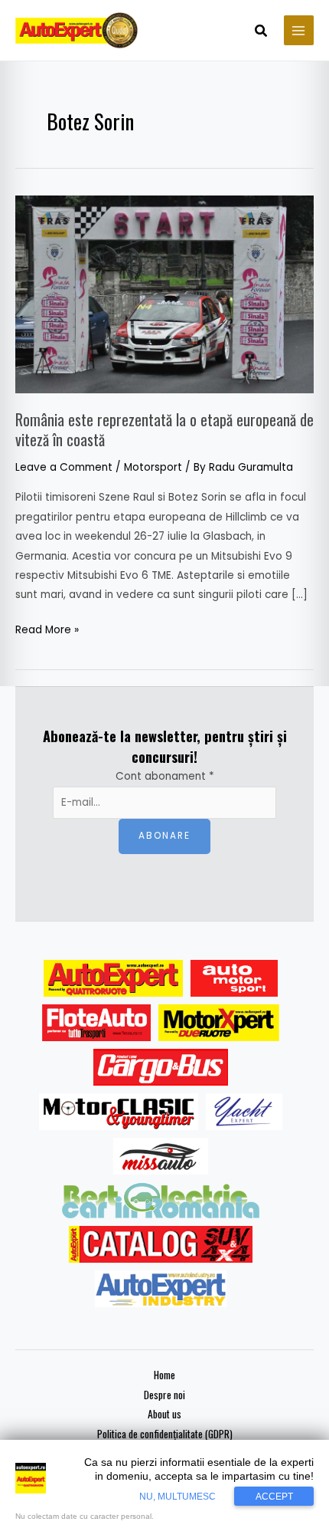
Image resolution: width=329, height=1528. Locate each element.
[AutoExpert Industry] (160, 1288)
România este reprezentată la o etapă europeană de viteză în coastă (164, 429)
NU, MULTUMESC (177, 1496)
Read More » (47, 628)
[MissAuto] (161, 1156)
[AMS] (234, 978)
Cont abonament (165, 776)
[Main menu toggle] (299, 30)
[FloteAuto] (96, 1022)
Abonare (164, 836)
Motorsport (153, 467)
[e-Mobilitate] (160, 1200)
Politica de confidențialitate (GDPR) (165, 1433)
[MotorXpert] (218, 1022)
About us (164, 1413)
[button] (262, 32)
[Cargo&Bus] (160, 1067)
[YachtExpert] (244, 1111)
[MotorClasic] (118, 1111)
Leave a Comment (63, 467)
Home (164, 1374)
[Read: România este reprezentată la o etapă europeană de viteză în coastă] (164, 294)
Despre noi (164, 1394)
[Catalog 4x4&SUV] (161, 1244)
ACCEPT (274, 1496)
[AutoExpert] (113, 978)
